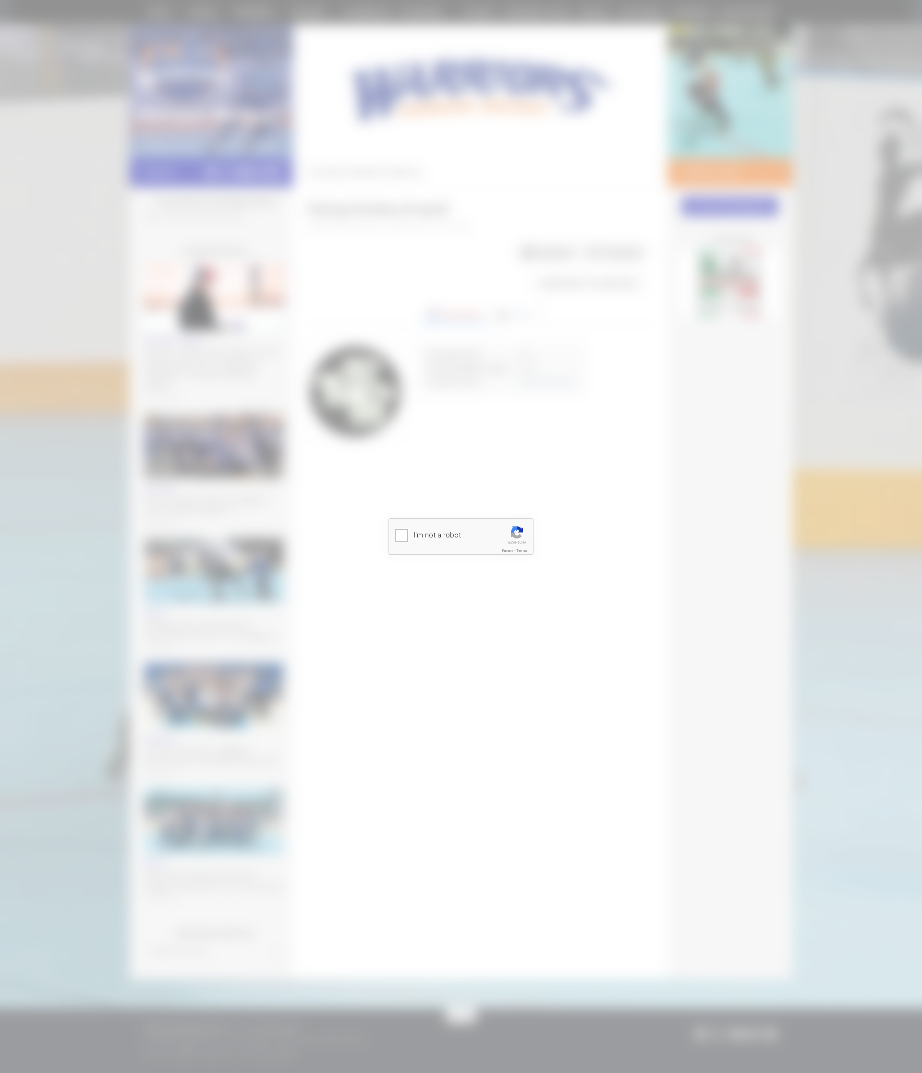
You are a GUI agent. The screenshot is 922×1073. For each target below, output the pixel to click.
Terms (521, 550)
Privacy (507, 550)
